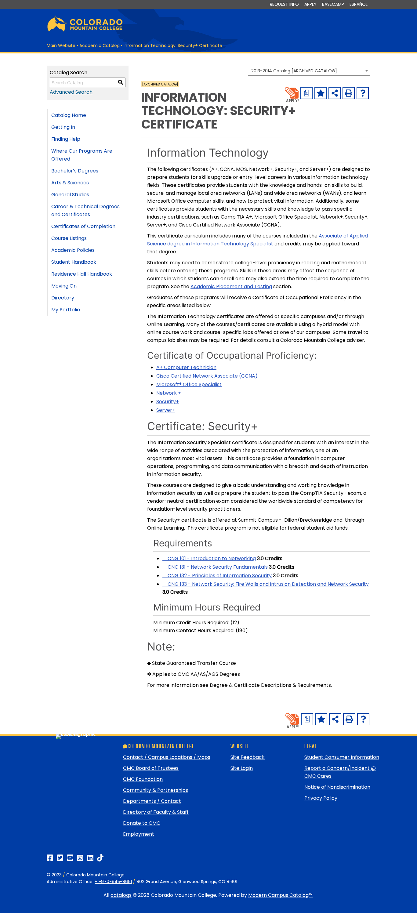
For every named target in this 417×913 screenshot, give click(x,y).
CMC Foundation (143, 779)
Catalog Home (68, 115)
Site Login (241, 768)
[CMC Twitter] (60, 858)
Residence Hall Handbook (81, 273)
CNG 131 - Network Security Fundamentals (215, 567)
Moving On (64, 285)
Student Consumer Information (341, 757)
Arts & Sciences (70, 182)
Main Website (61, 45)
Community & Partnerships (155, 790)
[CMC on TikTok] (100, 858)
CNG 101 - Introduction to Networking (209, 558)
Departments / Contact (152, 801)
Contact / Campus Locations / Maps (166, 757)
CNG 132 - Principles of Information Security (217, 575)
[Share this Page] (334, 93)
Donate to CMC (141, 823)
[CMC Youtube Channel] (70, 858)
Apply (310, 4)
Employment (138, 834)
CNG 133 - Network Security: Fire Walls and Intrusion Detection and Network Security (265, 584)
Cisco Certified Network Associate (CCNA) (207, 375)
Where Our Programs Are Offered (81, 154)
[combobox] (309, 71)
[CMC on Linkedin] (90, 858)
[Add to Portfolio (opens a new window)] (320, 93)
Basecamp (333, 4)
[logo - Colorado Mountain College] (85, 30)
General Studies (70, 194)
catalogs (121, 895)
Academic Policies (73, 250)
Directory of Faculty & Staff (156, 812)
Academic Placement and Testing (231, 286)
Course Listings (69, 238)
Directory (62, 297)
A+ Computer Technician (186, 367)
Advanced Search (71, 92)
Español (359, 4)
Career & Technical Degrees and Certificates (85, 210)
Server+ (165, 410)
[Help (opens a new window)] (363, 93)
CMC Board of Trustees (151, 768)
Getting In (63, 127)
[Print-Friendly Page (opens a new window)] (349, 93)
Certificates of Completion (83, 226)
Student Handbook (73, 262)
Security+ (167, 401)
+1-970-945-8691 (113, 882)
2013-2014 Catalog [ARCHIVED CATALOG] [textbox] (294, 71)
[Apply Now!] (292, 94)
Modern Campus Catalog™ (280, 895)
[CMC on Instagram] (80, 858)
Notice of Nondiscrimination (337, 787)
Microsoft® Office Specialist (189, 384)
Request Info (284, 4)
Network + (168, 393)
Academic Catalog (99, 45)
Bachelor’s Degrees (74, 170)
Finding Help (65, 139)
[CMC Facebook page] (50, 858)
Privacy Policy (320, 798)
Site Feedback (247, 757)
